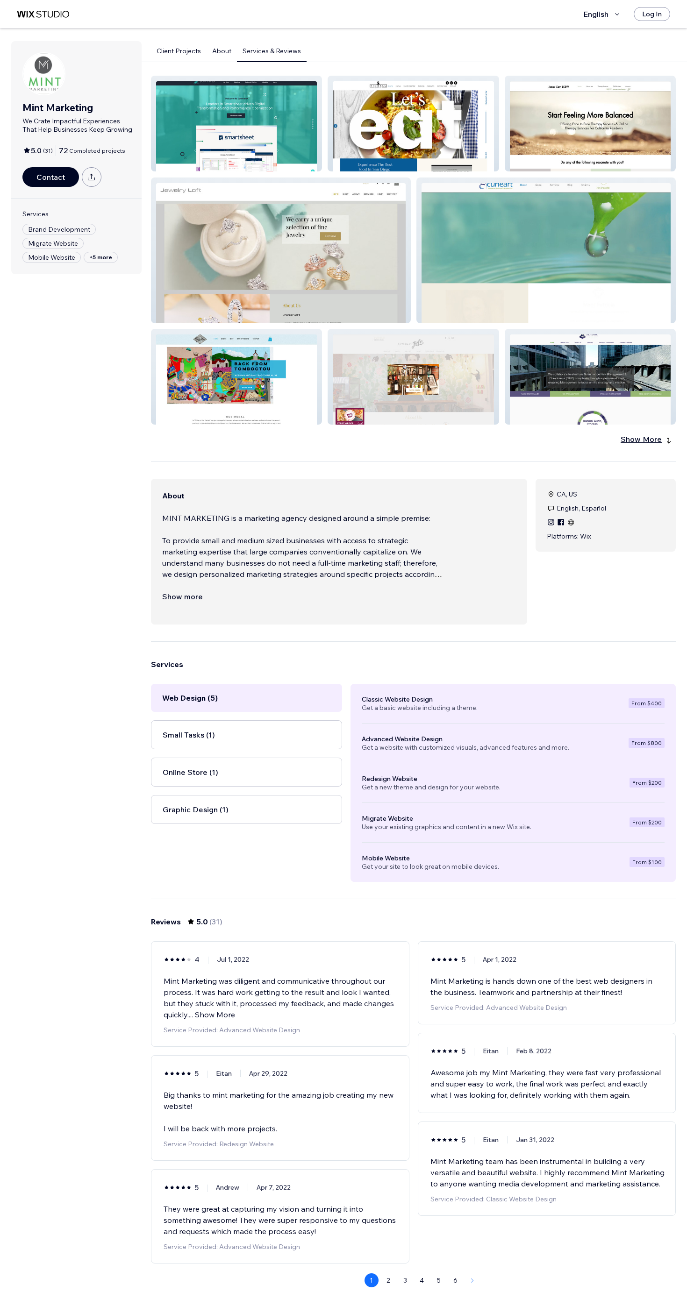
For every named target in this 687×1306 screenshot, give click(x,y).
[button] (236, 123)
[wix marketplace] (43, 14)
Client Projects (179, 51)
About (221, 51)
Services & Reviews (272, 51)
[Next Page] (472, 1280)
